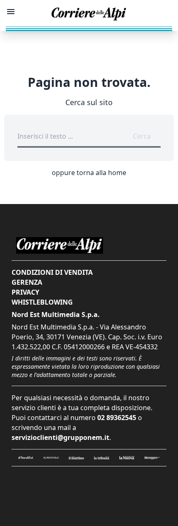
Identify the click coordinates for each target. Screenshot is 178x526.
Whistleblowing (42, 302)
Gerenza (27, 282)
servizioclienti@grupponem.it (60, 437)
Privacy (25, 292)
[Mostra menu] (11, 12)
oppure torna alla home (89, 172)
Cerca (142, 136)
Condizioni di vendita (52, 272)
